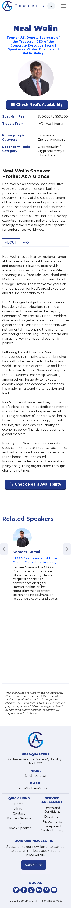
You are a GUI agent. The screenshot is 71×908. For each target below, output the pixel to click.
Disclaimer (52, 816)
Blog (19, 823)
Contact (19, 813)
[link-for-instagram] (31, 890)
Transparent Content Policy (52, 828)
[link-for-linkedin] (39, 890)
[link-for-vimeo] (46, 890)
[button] (37, 105)
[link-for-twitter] (16, 890)
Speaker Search (19, 818)
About (11, 242)
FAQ (25, 242)
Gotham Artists (29, 5)
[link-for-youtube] (54, 890)
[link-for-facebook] (23, 890)
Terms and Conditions (52, 810)
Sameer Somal (26, 552)
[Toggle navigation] (63, 6)
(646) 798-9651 (35, 776)
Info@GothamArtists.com (36, 788)
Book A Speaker (19, 828)
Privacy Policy (52, 821)
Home (18, 804)
